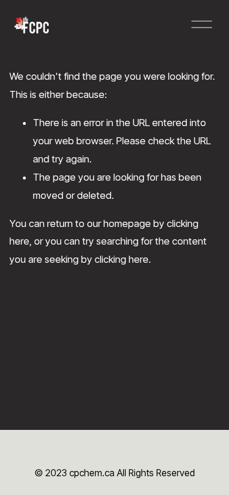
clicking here (122, 259)
